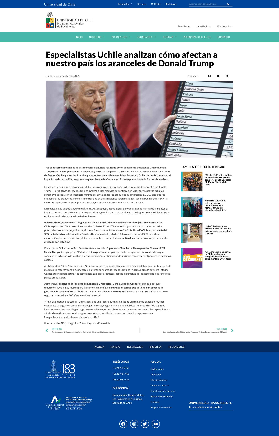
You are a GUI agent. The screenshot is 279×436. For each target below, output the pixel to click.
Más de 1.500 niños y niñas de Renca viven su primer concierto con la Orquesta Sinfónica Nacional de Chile (218, 180)
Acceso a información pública (205, 407)
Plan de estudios (159, 379)
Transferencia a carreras (163, 390)
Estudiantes (184, 26)
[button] (209, 76)
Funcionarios (224, 26)
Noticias (168, 37)
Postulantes (119, 37)
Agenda (99, 347)
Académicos (204, 26)
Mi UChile (156, 3)
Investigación (135, 347)
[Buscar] (228, 4)
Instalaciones (176, 347)
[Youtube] (156, 424)
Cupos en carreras (160, 385)
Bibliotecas (170, 3)
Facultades (123, 3)
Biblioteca (155, 347)
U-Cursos (141, 3)
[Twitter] (145, 424)
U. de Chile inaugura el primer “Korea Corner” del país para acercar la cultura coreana (218, 230)
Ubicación (156, 374)
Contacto (223, 37)
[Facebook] (123, 424)
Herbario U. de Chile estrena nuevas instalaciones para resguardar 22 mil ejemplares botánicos (215, 205)
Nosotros (95, 37)
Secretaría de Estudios (162, 396)
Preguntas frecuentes (197, 37)
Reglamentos (157, 369)
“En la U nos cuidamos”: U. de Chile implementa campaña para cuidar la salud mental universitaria (218, 255)
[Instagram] (134, 424)
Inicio (79, 37)
